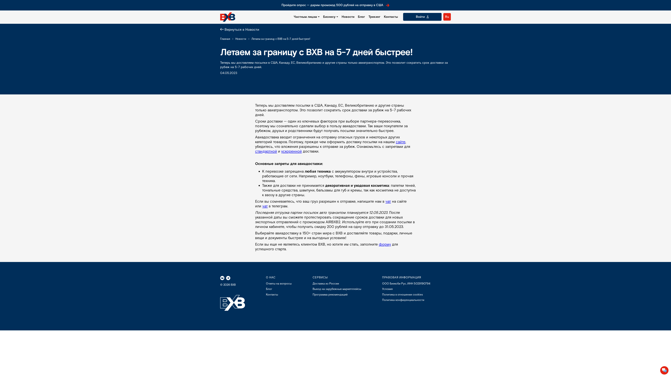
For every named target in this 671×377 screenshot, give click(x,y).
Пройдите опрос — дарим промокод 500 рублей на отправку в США (332, 5)
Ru (447, 17)
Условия (387, 289)
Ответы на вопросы (279, 284)
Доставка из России (326, 284)
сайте (400, 142)
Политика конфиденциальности (403, 300)
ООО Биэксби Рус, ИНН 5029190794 (406, 284)
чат (388, 201)
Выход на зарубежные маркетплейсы (337, 289)
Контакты (391, 17)
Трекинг (374, 17)
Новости (348, 17)
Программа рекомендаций (330, 295)
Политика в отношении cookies (402, 295)
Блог (361, 17)
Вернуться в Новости (242, 29)
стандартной (266, 151)
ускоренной (291, 151)
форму (385, 244)
